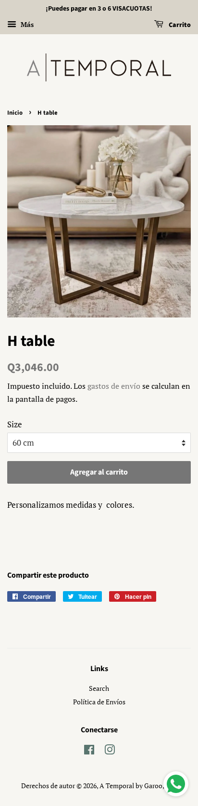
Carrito (179, 25)
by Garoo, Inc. (156, 785)
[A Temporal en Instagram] (109, 751)
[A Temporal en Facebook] (89, 751)
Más (26, 24)
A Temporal (116, 785)
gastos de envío (113, 386)
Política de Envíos (99, 701)
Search (99, 688)
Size (14, 424)
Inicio (15, 112)
